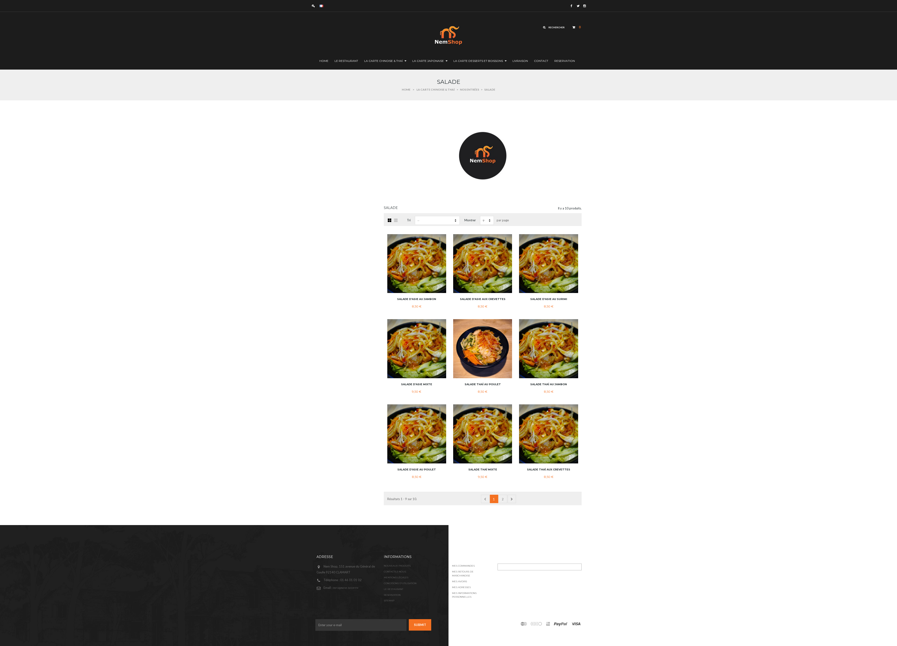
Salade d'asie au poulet (416, 469)
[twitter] (578, 6)
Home (406, 89)
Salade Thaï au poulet (483, 384)
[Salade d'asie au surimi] (548, 263)
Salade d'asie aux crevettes (482, 299)
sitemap (389, 600)
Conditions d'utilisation (400, 583)
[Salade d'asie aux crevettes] (482, 263)
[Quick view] (439, 264)
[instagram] (584, 6)
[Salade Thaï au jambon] (548, 348)
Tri (409, 220)
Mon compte (464, 557)
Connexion (314, 5)
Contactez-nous (395, 571)
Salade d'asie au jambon (416, 299)
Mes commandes (463, 565)
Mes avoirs (459, 581)
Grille (389, 220)
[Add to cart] (439, 274)
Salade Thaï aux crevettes (548, 469)
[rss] (524, 623)
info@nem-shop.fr (345, 588)
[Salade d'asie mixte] (416, 348)
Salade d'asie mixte (416, 384)
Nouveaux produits (397, 565)
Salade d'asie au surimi (548, 299)
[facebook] (571, 6)
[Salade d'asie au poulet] (416, 433)
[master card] (561, 623)
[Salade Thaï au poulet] (482, 348)
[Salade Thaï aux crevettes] (548, 433)
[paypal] (536, 623)
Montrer (470, 220)
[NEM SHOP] (426, 35)
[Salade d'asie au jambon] (416, 263)
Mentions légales (396, 577)
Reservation (392, 595)
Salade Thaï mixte (482, 469)
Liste (396, 220)
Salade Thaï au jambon (548, 384)
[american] (548, 623)
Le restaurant (393, 589)
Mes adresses (461, 587)
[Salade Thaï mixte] (482, 433)
